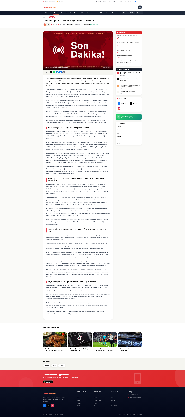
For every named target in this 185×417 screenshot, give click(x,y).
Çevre (113, 12)
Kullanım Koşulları (131, 414)
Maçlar (95, 403)
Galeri (132, 12)
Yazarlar (140, 12)
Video (125, 12)
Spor (62, 12)
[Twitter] (138, 2)
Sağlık (88, 12)
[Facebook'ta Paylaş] (60, 72)
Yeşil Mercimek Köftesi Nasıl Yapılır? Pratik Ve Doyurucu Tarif (127, 36)
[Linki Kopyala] (63, 72)
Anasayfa (48, 12)
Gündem (56, 12)
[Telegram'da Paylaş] (57, 72)
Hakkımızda (98, 1)
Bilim (119, 12)
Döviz (95, 395)
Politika (82, 12)
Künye (104, 1)
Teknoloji (69, 12)
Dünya (107, 12)
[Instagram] (140, 2)
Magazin (76, 12)
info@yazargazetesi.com (135, 397)
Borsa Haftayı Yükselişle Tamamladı (124, 55)
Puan (95, 405)
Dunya (118, 143)
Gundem (119, 126)
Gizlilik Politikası (122, 414)
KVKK (121, 1)
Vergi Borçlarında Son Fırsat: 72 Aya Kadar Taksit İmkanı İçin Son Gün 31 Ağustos (127, 61)
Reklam (109, 1)
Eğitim (101, 12)
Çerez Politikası (128, 1)
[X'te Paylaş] (51, 72)
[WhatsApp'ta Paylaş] (54, 72)
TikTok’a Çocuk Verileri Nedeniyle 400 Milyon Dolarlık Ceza (128, 43)
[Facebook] (135, 2)
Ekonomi (119, 129)
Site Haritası (139, 414)
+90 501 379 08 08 (134, 394)
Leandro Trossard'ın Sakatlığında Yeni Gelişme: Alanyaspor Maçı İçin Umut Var (127, 49)
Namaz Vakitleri (97, 400)
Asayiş (94, 12)
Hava (95, 397)
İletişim (114, 1)
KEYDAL (135, 400)
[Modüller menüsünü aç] (140, 7)
